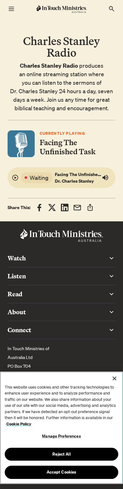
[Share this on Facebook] (39, 207)
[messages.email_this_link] (77, 207)
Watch (17, 258)
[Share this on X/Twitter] (52, 207)
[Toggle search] (111, 8)
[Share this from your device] (90, 207)
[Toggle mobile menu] (11, 8)
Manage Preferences (61, 436)
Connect (19, 330)
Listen (17, 276)
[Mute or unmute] (107, 177)
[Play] (16, 177)
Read (15, 294)
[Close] (114, 378)
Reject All (61, 454)
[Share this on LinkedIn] (64, 207)
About (17, 312)
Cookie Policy (18, 424)
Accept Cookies (62, 472)
